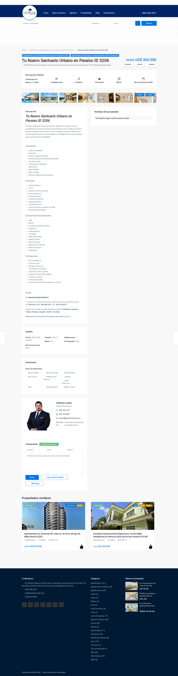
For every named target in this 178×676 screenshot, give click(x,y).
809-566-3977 (149, 13)
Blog (98, 13)
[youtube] (55, 604)
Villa (92, 652)
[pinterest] (48, 604)
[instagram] (61, 604)
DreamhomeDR (31, 597)
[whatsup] (30, 604)
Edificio (93, 601)
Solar (93, 641)
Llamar (55, 477)
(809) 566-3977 (31, 589)
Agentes (73, 13)
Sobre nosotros (59, 13)
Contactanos (109, 13)
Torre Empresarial (97, 649)
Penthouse (95, 634)
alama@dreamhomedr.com (69, 418)
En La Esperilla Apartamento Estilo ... (147, 605)
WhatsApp (35, 483)
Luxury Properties (55, 50)
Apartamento (34, 50)
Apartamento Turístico (99, 587)
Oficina (93, 627)
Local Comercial (97, 609)
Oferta (93, 623)
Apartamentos (44, 50)
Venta (67, 55)
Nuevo (48, 55)
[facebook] (24, 604)
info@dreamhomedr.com (34, 593)
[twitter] (36, 604)
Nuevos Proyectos (68, 50)
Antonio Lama (64, 402)
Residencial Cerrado (98, 638)
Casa (93, 594)
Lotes (93, 612)
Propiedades (86, 13)
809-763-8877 (64, 414)
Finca (93, 605)
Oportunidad (95, 630)
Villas (93, 660)
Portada (24, 50)
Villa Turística (96, 656)
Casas (93, 598)
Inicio (46, 13)
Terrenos (94, 645)
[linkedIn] (42, 604)
